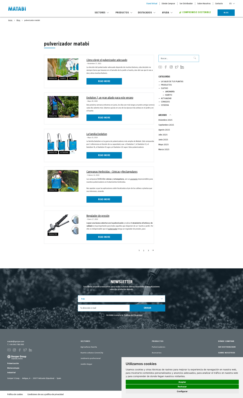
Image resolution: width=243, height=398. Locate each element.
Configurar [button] (182, 391)
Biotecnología (13, 368)
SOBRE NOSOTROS (226, 353)
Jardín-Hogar (86, 364)
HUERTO (63, 78)
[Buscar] (193, 58)
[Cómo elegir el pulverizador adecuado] (63, 69)
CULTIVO (164, 88)
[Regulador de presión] (63, 225)
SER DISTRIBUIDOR (227, 347)
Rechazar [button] (182, 386)
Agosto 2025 (164, 130)
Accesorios (157, 353)
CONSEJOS (72, 78)
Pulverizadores (158, 347)
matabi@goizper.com (15, 342)
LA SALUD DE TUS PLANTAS (172, 81)
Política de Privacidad (133, 315)
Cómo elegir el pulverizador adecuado (106, 60)
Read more (104, 81)
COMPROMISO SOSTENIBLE (196, 12)
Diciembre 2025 (165, 120)
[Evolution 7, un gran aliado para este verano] (63, 107)
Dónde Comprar (168, 3)
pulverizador (112, 229)
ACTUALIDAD (64, 152)
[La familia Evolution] (63, 143)
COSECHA (165, 105)
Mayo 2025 (163, 144)
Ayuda (165, 13)
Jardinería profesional (91, 358)
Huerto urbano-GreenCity (92, 353)
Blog (19, 20)
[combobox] (178, 58)
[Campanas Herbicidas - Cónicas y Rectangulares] (63, 181)
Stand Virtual (151, 3)
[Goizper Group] (16, 359)
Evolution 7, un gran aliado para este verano (109, 97)
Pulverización (13, 363)
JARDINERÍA (170, 91)
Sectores (100, 13)
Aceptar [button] (182, 382)
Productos (122, 13)
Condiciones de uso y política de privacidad (45, 394)
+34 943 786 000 (16, 344)
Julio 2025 (162, 135)
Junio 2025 (163, 139)
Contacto (219, 3)
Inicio (10, 20)
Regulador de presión (97, 215)
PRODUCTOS (53, 78)
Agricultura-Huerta (89, 347)
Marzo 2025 (163, 149)
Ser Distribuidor (186, 3)
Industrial (11, 373)
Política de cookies (15, 394)
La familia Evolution (96, 134)
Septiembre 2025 (166, 125)
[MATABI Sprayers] (17, 9)
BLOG (226, 13)
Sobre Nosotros (204, 3)
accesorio (134, 179)
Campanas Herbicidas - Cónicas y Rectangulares (112, 171)
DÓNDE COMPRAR (226, 341)
